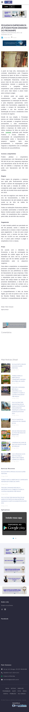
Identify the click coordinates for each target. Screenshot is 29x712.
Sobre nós (21, 688)
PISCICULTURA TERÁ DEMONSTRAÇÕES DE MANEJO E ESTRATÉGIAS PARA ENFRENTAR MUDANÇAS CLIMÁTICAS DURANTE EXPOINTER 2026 (18, 408)
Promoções (13, 693)
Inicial (7, 688)
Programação (6, 691)
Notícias (13, 688)
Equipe (14, 691)
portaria (8, 132)
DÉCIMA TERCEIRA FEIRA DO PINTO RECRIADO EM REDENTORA (19, 432)
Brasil (14, 37)
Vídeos (24, 691)
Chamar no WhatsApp (9, 676)
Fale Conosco (22, 693)
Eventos (5, 693)
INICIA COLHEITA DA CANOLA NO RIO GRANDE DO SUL (19, 421)
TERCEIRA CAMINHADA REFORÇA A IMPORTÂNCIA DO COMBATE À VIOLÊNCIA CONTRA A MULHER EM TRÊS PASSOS (12, 489)
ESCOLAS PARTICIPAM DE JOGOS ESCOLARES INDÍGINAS (19, 366)
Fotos (19, 691)
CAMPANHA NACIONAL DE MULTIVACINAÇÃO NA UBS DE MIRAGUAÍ (19, 444)
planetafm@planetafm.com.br (11, 679)
